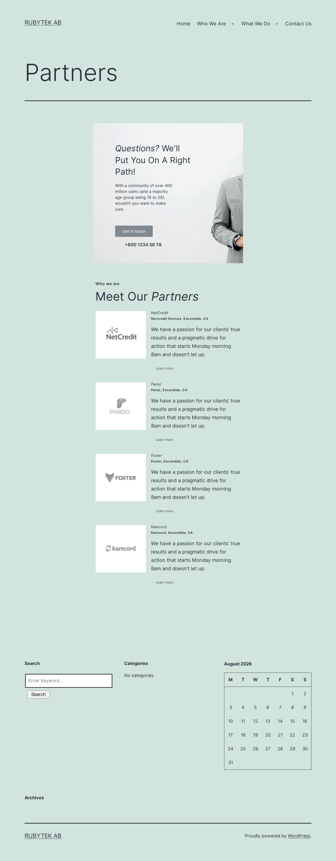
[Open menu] (232, 24)
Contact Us (298, 24)
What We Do (255, 24)
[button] (134, 231)
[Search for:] (68, 679)
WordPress (299, 835)
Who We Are (211, 24)
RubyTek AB (43, 22)
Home (183, 24)
